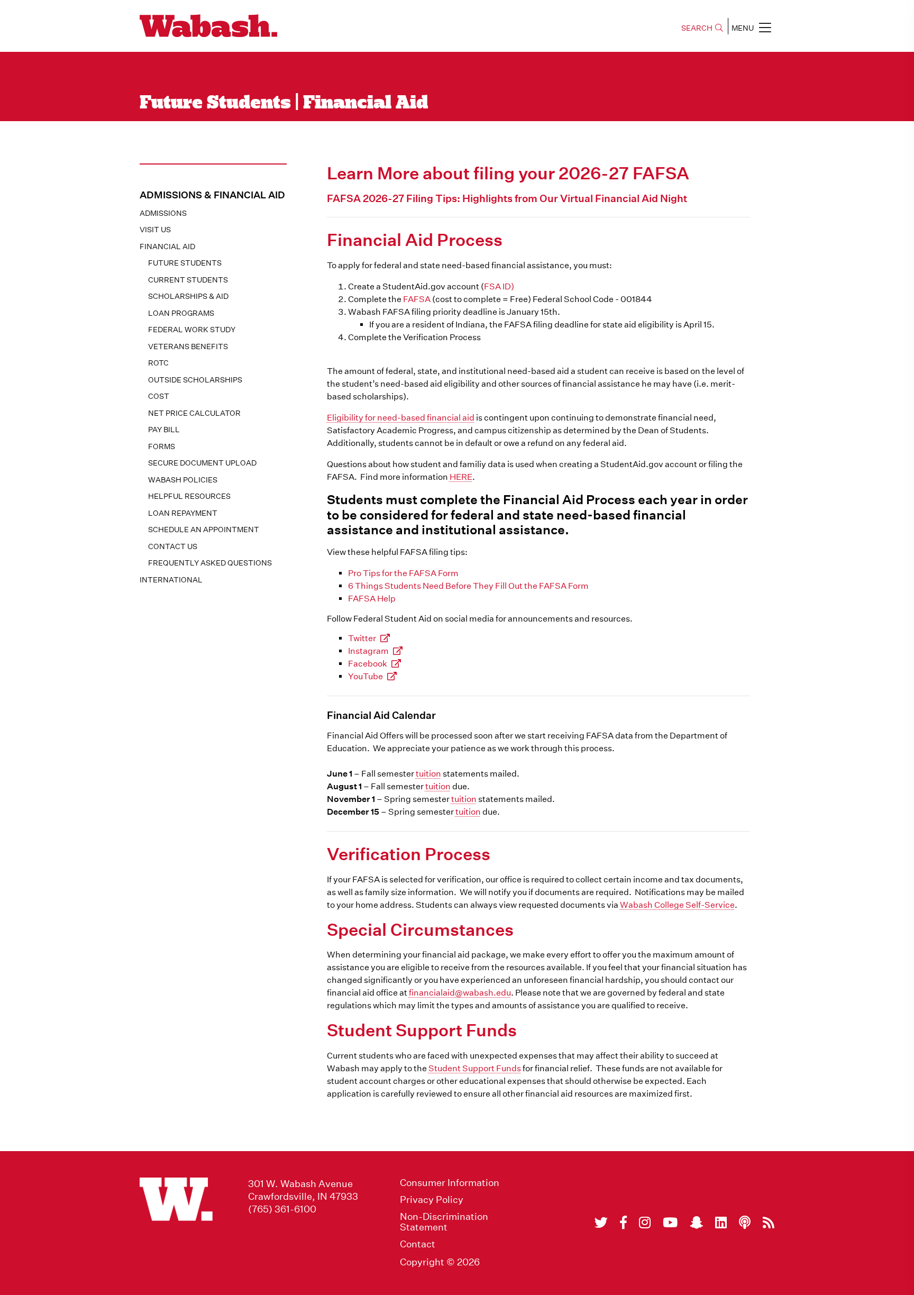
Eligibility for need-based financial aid (400, 418)
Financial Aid (167, 246)
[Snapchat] (696, 1222)
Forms (161, 446)
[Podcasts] (745, 1222)
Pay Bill (164, 429)
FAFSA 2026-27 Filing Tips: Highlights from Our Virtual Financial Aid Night (507, 198)
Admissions (163, 213)
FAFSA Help (372, 599)
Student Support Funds (474, 1068)
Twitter (362, 638)
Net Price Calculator (194, 413)
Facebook (367, 664)
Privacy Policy (431, 1199)
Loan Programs (181, 313)
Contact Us (172, 546)
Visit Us (155, 229)
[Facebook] (623, 1222)
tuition (428, 774)
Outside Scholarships (195, 380)
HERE (461, 477)
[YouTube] (670, 1222)
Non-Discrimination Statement (444, 1222)
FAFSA (417, 299)
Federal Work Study (191, 329)
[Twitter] (601, 1222)
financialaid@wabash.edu (460, 993)
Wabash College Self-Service (677, 905)
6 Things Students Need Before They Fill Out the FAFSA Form (468, 586)
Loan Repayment (182, 513)
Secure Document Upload (202, 463)
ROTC (158, 363)
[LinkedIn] (721, 1222)
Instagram (368, 651)
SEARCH (696, 28)
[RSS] (768, 1222)
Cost (158, 396)
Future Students (185, 263)
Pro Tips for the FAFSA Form (403, 573)
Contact (417, 1244)
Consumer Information (449, 1183)
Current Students (188, 280)
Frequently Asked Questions (210, 563)
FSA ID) (499, 286)
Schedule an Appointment (203, 529)
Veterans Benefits (188, 346)
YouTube (365, 676)
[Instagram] (645, 1222)
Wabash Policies (182, 480)
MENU (743, 28)
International (171, 580)
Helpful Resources (189, 496)
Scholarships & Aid (188, 296)
